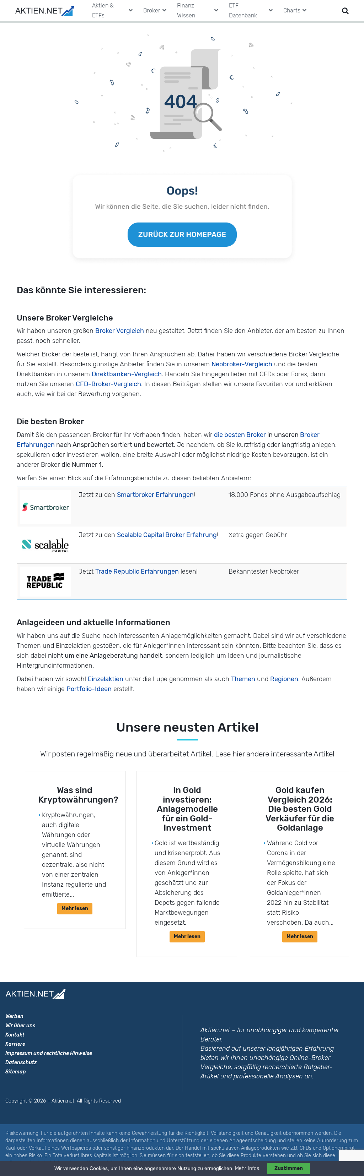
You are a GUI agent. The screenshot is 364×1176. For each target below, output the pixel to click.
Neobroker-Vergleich (242, 364)
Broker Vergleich (119, 331)
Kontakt (15, 1035)
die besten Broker (240, 435)
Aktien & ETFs (103, 10)
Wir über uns (20, 1026)
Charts (291, 10)
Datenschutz (21, 1063)
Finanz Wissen (186, 10)
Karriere (15, 1044)
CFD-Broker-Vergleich (108, 384)
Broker (151, 10)
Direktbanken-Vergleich (127, 374)
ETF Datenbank (243, 10)
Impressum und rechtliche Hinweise (48, 1053)
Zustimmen (288, 1168)
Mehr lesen (74, 909)
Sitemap (15, 1072)
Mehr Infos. (248, 1168)
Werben (14, 1016)
